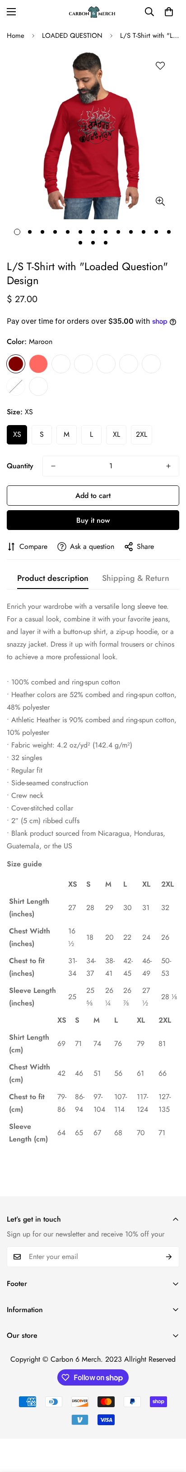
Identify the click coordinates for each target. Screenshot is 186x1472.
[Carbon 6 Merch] (93, 12)
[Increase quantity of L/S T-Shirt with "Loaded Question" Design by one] (168, 466)
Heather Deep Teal (83, 364)
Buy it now (93, 520)
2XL (141, 434)
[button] (168, 11)
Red (38, 364)
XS (17, 434)
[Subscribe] (169, 1256)
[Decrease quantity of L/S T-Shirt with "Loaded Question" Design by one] (53, 466)
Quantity (20, 466)
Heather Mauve (129, 364)
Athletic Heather (151, 364)
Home (15, 36)
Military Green (106, 364)
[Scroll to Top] (170, 1424)
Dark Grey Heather (61, 364)
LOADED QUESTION (72, 36)
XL (116, 434)
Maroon (16, 364)
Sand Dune (16, 386)
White (38, 386)
